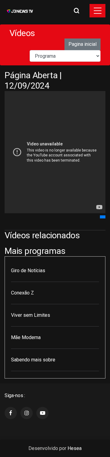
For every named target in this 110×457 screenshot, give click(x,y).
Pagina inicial (82, 44)
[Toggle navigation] (97, 10)
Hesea (75, 448)
